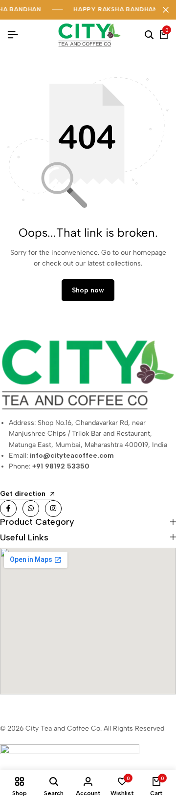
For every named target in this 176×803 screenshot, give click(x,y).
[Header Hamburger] (12, 35)
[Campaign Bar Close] (165, 10)
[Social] (8, 508)
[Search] (149, 35)
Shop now (88, 290)
